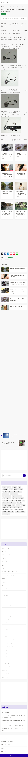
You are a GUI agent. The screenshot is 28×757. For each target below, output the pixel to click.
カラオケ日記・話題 (7, 646)
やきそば (16, 489)
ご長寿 (11, 489)
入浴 (8, 502)
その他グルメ (6, 667)
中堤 (23, 500)
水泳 (11, 509)
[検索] (24, 475)
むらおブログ (5, 2)
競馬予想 (21, 509)
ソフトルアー (6, 622)
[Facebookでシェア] (5, 254)
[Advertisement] (14, 235)
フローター (14, 496)
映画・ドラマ (6, 555)
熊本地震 (5, 670)
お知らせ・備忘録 (7, 548)
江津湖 (4, 578)
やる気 (21, 489)
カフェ (4, 650)
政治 (13, 505)
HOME (3, 6)
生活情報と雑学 (6, 677)
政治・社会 (5, 565)
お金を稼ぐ (5, 489)
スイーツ (5, 653)
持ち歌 (9, 505)
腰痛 (13, 511)
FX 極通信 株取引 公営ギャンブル (11, 572)
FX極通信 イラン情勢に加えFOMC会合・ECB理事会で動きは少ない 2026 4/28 (13, 721)
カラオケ (5, 491)
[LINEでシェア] (17, 254)
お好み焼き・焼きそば (8, 663)
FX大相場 (14, 487)
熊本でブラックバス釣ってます (13, 6)
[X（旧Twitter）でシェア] (2, 254)
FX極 (19, 487)
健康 (4, 551)
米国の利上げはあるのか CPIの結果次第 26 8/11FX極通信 (12, 711)
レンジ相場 (5, 500)
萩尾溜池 (23, 511)
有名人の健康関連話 (7, 507)
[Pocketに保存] (11, 254)
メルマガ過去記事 (7, 673)
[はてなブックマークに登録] (8, 254)
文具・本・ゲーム (7, 558)
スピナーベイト (6, 605)
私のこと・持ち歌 (7, 643)
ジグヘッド (7, 259)
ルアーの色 (21, 498)
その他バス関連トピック (8, 633)
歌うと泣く (19, 507)
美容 (9, 511)
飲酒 (8, 514)
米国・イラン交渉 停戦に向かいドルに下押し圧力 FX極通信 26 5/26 (13, 716)
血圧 (4, 514)
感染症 (4, 505)
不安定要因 (18, 500)
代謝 (4, 502)
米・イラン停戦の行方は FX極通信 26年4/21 (12, 725)
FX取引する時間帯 (7, 487)
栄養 (14, 507)
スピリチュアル (14, 494)
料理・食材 (5, 561)
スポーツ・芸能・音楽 (8, 575)
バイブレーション (6, 496)
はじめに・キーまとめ (8, 639)
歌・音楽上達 (6, 509)
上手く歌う (12, 500)
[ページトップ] (25, 754)
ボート (20, 496)
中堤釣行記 (5, 588)
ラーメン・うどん (7, 660)
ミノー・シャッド (6, 498)
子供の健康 (13, 502)
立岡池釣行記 (6, 595)
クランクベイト (12, 491)
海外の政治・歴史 (7, 568)
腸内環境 (17, 511)
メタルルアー (6, 626)
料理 (17, 505)
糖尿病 (4, 511)
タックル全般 (23, 6)
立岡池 (15, 509)
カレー (4, 656)
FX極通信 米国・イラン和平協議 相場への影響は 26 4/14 (13, 729)
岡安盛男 (19, 502)
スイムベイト (6, 494)
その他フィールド (7, 599)
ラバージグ (14, 498)
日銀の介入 (22, 505)
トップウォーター (7, 602)
